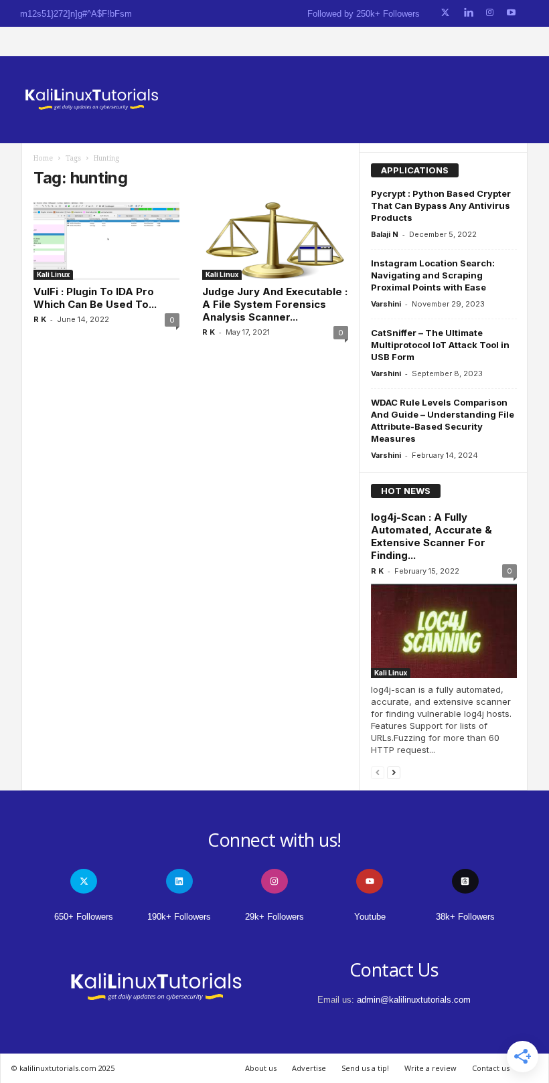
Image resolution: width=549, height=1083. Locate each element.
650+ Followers (83, 917)
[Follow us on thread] (465, 881)
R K (39, 319)
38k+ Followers (465, 917)
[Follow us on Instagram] (489, 13)
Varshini (386, 304)
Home (43, 158)
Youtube (370, 917)
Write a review (430, 1068)
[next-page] (393, 772)
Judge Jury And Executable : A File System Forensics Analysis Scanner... (274, 304)
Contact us (490, 1068)
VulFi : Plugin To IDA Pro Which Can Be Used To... (95, 298)
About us (261, 1068)
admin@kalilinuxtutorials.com (414, 1000)
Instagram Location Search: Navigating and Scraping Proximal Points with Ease (433, 275)
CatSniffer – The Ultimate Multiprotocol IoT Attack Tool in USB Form (440, 344)
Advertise (309, 1068)
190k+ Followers (179, 917)
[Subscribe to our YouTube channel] (511, 13)
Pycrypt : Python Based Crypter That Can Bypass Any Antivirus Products (441, 205)
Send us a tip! (365, 1068)
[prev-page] (377, 772)
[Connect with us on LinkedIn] (468, 13)
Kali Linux (53, 274)
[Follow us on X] (445, 13)
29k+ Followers (274, 917)
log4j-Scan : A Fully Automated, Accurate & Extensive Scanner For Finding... (431, 536)
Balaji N (384, 234)
